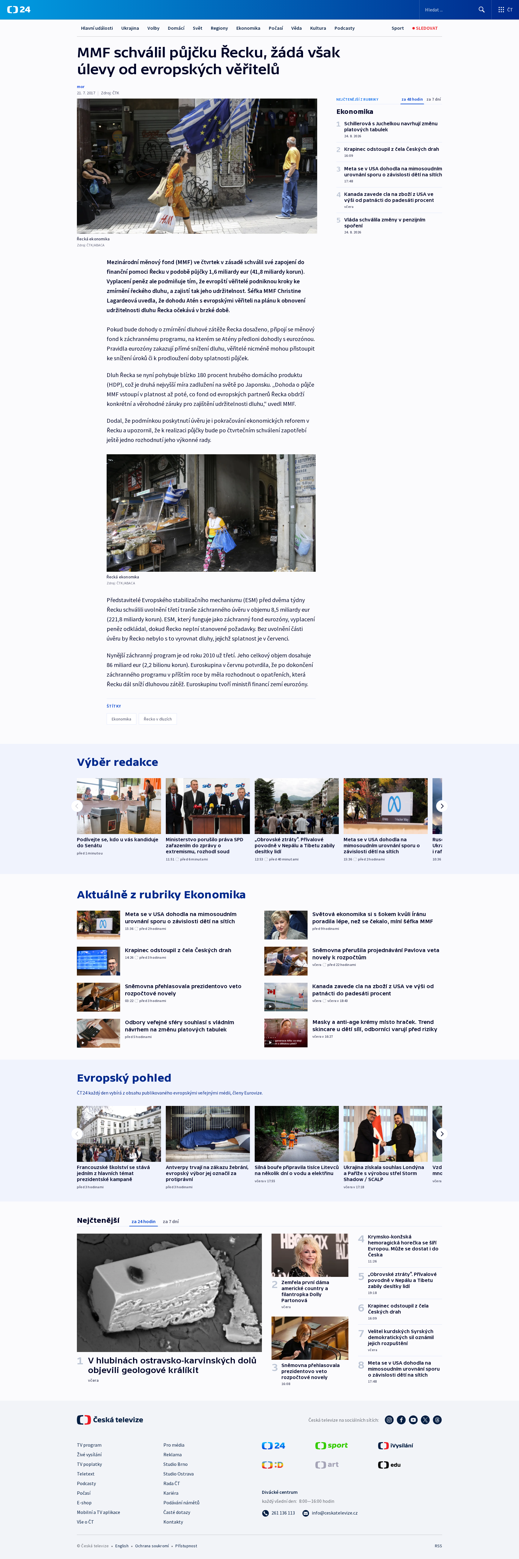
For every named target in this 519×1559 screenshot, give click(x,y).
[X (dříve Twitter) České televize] (425, 1420)
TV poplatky (89, 1464)
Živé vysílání (89, 1454)
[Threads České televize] (437, 1420)
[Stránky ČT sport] (331, 1445)
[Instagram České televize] (389, 1420)
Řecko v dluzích (158, 719)
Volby (153, 28)
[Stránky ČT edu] (389, 1464)
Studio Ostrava (178, 1474)
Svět (197, 28)
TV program (89, 1445)
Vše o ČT (85, 1522)
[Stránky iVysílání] (395, 1445)
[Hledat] (481, 9)
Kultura (318, 28)
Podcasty (345, 28)
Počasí (276, 28)
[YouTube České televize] (413, 1420)
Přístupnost (186, 1545)
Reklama (172, 1454)
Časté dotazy (176, 1512)
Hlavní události (97, 28)
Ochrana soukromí (152, 1545)
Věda (296, 28)
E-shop (84, 1503)
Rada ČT (171, 1483)
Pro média (173, 1445)
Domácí (176, 28)
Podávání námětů (181, 1503)
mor (80, 86)
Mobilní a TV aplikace (98, 1512)
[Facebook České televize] (401, 1420)
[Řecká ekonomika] (197, 166)
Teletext (86, 1474)
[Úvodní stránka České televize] (110, 1420)
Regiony (219, 28)
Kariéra (170, 1493)
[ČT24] (18, 9)
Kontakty (173, 1522)
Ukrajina (130, 28)
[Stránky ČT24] (273, 1445)
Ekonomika (248, 28)
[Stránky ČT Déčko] (272, 1464)
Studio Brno (175, 1464)
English (121, 1545)
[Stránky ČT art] (326, 1464)
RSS (438, 1545)
